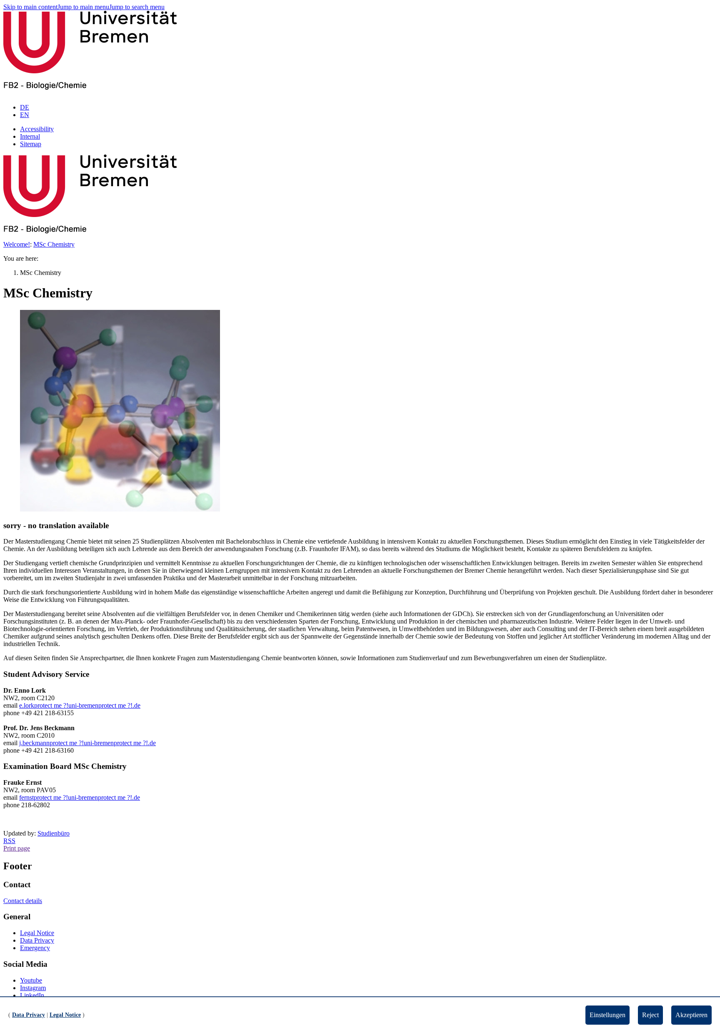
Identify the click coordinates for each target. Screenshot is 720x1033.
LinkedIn (32, 995)
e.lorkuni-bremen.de (79, 705)
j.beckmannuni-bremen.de (87, 742)
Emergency (35, 947)
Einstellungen (607, 1014)
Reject (650, 1014)
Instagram (33, 987)
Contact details (22, 900)
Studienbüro (54, 833)
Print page (16, 848)
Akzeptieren (691, 1014)
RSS (9, 840)
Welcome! (16, 244)
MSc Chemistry (54, 244)
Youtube (31, 980)
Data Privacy (37, 940)
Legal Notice (37, 932)
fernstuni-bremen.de (79, 797)
